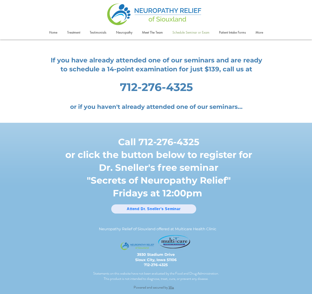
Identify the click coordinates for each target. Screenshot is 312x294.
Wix (171, 287)
